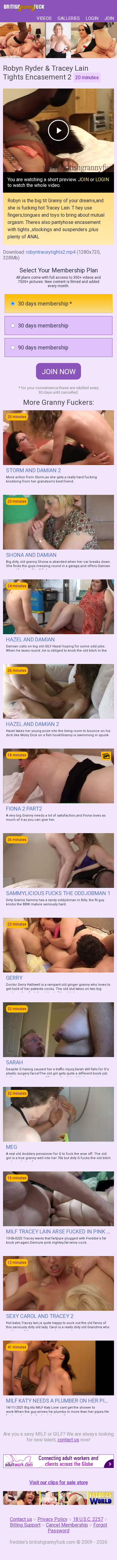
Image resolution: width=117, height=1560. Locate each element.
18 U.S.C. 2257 (88, 1519)
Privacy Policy (53, 1519)
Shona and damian (31, 555)
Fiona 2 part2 (24, 808)
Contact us (21, 1519)
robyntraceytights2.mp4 (51, 252)
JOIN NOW (59, 372)
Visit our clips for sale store (58, 1482)
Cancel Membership (67, 1525)
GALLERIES (69, 18)
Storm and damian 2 (33, 470)
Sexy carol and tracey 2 (40, 1316)
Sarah (14, 1062)
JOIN (109, 18)
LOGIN (92, 18)
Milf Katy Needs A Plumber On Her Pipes (60, 1400)
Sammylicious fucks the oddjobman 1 (58, 893)
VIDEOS (44, 18)
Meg (11, 1147)
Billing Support (25, 1525)
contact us (68, 1440)
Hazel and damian (30, 639)
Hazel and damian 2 (32, 724)
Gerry (14, 978)
